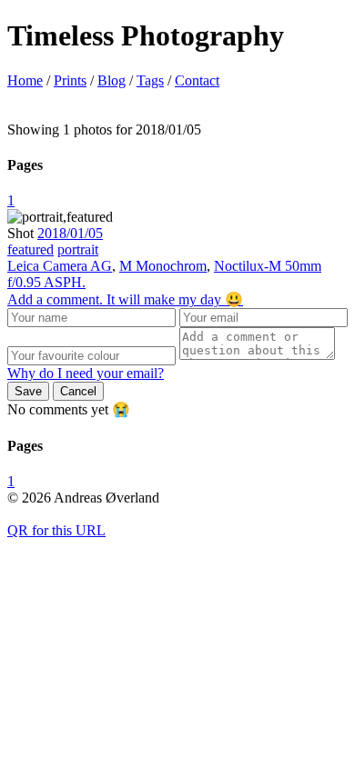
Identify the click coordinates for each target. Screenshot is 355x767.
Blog (111, 80)
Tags (150, 80)
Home (25, 80)
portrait (77, 249)
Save (28, 391)
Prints (70, 80)
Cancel (78, 391)
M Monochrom (163, 266)
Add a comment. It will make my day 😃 (125, 299)
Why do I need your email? (85, 373)
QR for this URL (56, 530)
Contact (197, 80)
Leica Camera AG (59, 266)
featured (30, 249)
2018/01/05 (70, 233)
